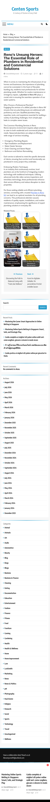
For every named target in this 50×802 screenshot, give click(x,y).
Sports (7, 719)
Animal (7, 527)
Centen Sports (25, 9)
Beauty (7, 553)
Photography (9, 693)
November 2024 (10, 457)
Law (6, 663)
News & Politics (10, 683)
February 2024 (10, 503)
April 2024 (8, 493)
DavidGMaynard (12, 74)
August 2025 (9, 442)
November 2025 (10, 427)
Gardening (8, 638)
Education (8, 598)
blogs (6, 563)
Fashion (7, 608)
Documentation (10, 593)
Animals (8, 532)
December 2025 (10, 422)
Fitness (7, 618)
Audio (7, 543)
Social (7, 714)
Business (8, 573)
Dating (7, 588)
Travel (7, 729)
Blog (7, 49)
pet (6, 688)
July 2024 (8, 478)
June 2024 (8, 483)
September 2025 (10, 437)
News (7, 678)
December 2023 (10, 513)
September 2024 (11, 468)
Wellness (8, 739)
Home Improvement (12, 658)
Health (7, 643)
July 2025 (8, 447)
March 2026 (9, 407)
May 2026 (8, 397)
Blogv (7, 568)
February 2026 (10, 412)
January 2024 (9, 508)
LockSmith (8, 668)
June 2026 (8, 392)
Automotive (9, 548)
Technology (9, 724)
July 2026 (8, 387)
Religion (8, 704)
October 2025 (9, 432)
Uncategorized (10, 734)
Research (8, 709)
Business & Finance (11, 578)
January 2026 (9, 417)
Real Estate (9, 699)
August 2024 (9, 473)
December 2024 (10, 452)
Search (6, 302)
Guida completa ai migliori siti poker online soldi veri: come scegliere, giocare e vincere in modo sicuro (36, 780)
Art (6, 537)
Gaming (7, 633)
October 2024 (9, 463)
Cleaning (8, 583)
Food (6, 623)
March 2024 (9, 498)
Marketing (8, 673)
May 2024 (8, 488)
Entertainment (10, 603)
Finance (7, 613)
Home (7, 653)
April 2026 (8, 402)
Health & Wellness (11, 648)
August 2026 (9, 382)
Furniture (8, 628)
